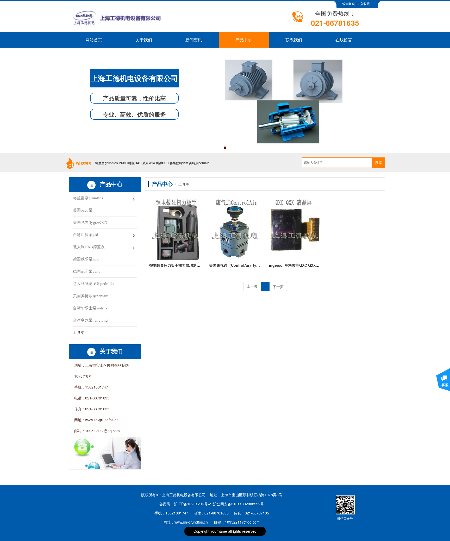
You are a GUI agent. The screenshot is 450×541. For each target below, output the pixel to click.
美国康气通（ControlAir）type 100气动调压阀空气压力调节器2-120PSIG (235, 265)
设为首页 (348, 4)
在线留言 (343, 40)
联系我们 (293, 40)
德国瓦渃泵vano (87, 271)
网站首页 (93, 40)
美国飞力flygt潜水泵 (90, 222)
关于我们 (143, 40)
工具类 (79, 332)
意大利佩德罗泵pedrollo (93, 284)
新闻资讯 (193, 40)
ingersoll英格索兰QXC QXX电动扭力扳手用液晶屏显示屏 (295, 265)
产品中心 (243, 40)
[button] (225, 148)
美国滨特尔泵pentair (90, 296)
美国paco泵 (82, 210)
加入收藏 (363, 4)
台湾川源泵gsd (85, 235)
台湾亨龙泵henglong (90, 320)
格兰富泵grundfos (88, 198)
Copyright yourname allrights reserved (225, 531)
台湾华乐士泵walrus (90, 308)
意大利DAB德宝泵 (89, 247)
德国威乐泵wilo (86, 259)
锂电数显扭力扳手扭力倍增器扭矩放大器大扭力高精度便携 (175, 265)
